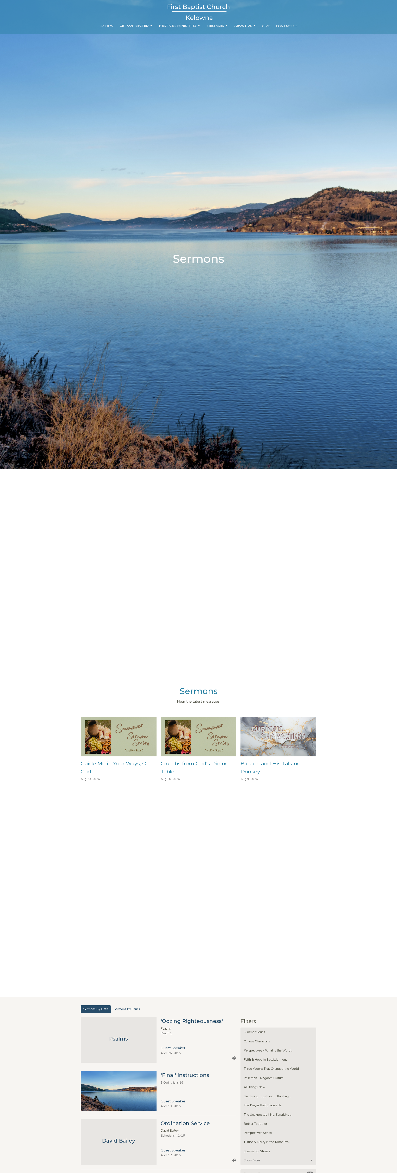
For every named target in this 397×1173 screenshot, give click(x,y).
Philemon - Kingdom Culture (264, 1078)
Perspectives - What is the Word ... (268, 1050)
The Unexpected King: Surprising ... (268, 1115)
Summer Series (254, 1032)
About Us (243, 26)
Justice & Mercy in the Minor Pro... (267, 1142)
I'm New (107, 26)
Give (266, 26)
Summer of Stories (257, 1151)
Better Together (255, 1124)
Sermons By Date (95, 1009)
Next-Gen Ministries (177, 26)
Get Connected (134, 26)
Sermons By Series (127, 1009)
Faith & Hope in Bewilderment (265, 1060)
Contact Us (287, 26)
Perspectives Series (258, 1133)
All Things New (254, 1087)
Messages (215, 26)
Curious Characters (257, 1041)
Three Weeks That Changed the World (271, 1069)
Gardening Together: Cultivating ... (267, 1096)
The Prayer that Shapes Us (262, 1105)
